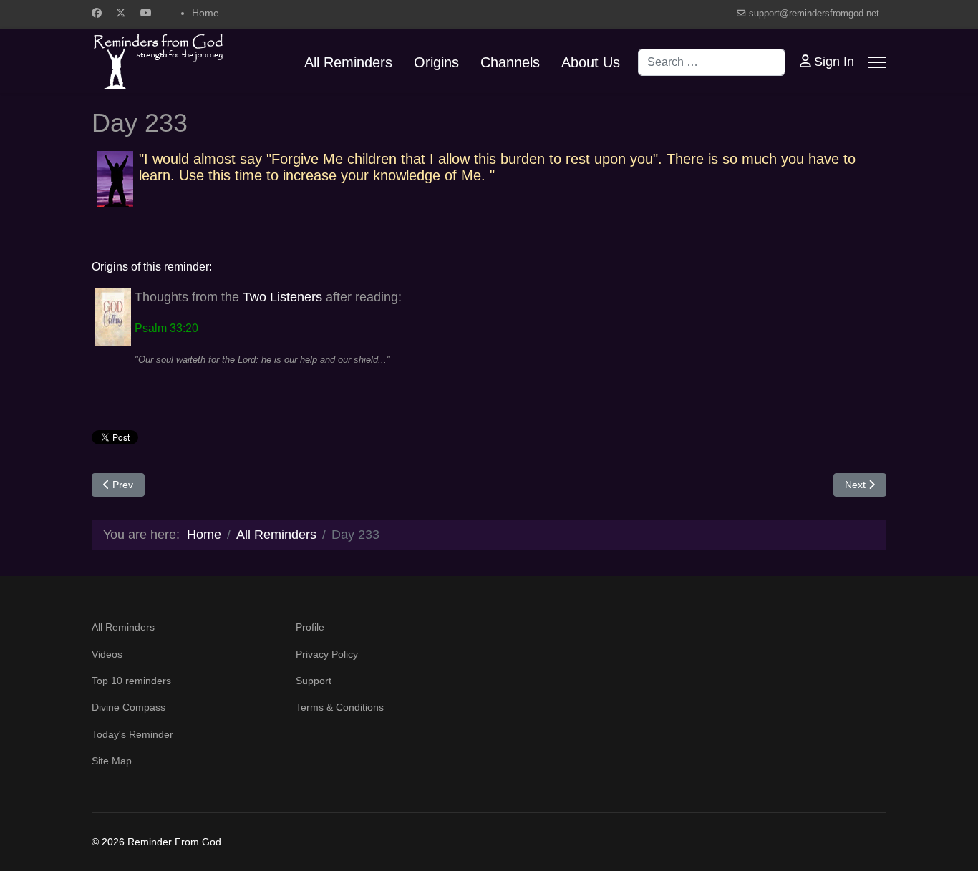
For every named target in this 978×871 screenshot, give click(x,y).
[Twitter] (121, 13)
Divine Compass (128, 707)
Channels (510, 62)
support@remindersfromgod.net (814, 14)
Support (313, 680)
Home (205, 13)
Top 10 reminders (131, 680)
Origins (436, 62)
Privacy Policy (327, 654)
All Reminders (348, 62)
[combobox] (711, 62)
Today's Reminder (132, 734)
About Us (590, 62)
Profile (310, 627)
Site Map (112, 761)
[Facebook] (97, 13)
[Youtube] (146, 13)
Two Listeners (282, 297)
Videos (107, 654)
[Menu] (877, 62)
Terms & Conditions (340, 707)
